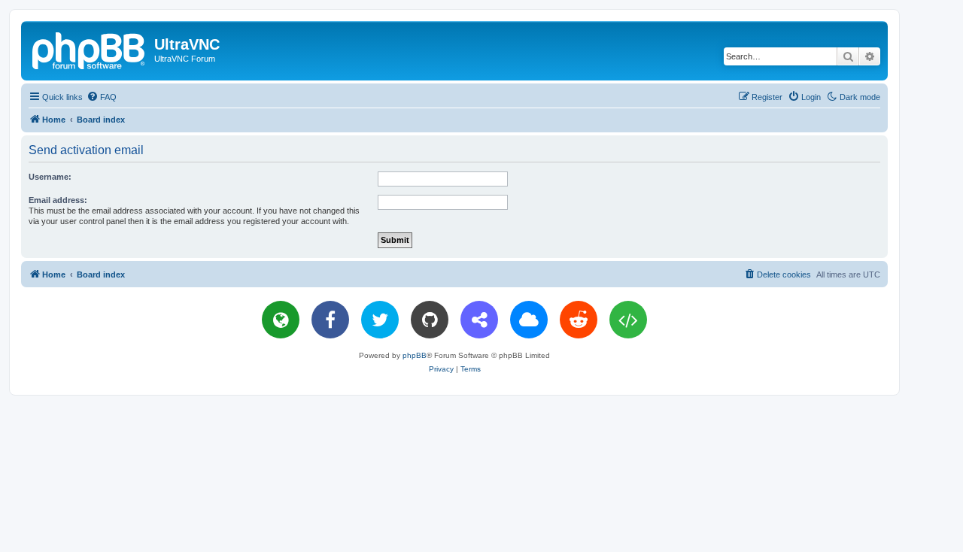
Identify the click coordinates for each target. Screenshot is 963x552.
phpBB (415, 355)
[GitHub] (429, 319)
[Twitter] (380, 319)
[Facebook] (330, 319)
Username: (50, 176)
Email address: (58, 200)
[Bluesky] (529, 319)
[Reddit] (578, 319)
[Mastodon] (479, 319)
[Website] (280, 319)
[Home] (89, 49)
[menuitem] (102, 97)
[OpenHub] (628, 319)
